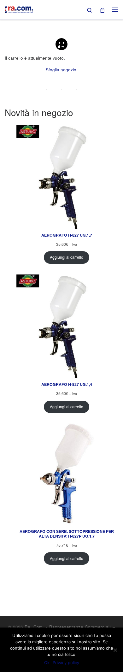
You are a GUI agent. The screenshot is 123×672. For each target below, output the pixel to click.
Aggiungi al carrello (66, 257)
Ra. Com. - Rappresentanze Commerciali (68, 627)
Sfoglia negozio (61, 70)
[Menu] (115, 10)
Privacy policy (66, 662)
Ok (47, 662)
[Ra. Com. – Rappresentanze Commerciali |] (19, 8)
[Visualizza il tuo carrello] (102, 9)
